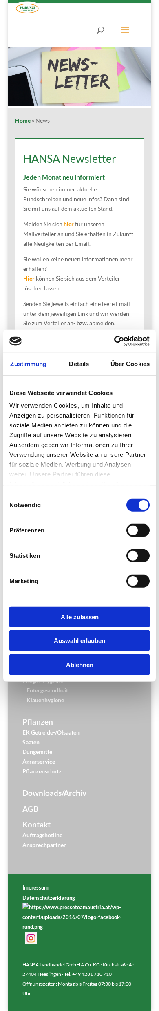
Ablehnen (79, 664)
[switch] (138, 530)
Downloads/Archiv (54, 793)
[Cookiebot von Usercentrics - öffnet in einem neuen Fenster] (114, 341)
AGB (30, 808)
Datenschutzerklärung (48, 897)
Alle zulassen (80, 616)
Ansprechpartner (44, 844)
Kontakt (36, 824)
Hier (29, 278)
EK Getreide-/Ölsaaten (51, 732)
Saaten (31, 742)
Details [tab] (79, 363)
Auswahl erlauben (79, 640)
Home (23, 120)
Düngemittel (38, 751)
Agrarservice (38, 761)
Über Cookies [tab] (130, 363)
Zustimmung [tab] (28, 363)
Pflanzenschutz (42, 771)
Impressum (35, 887)
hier (69, 223)
